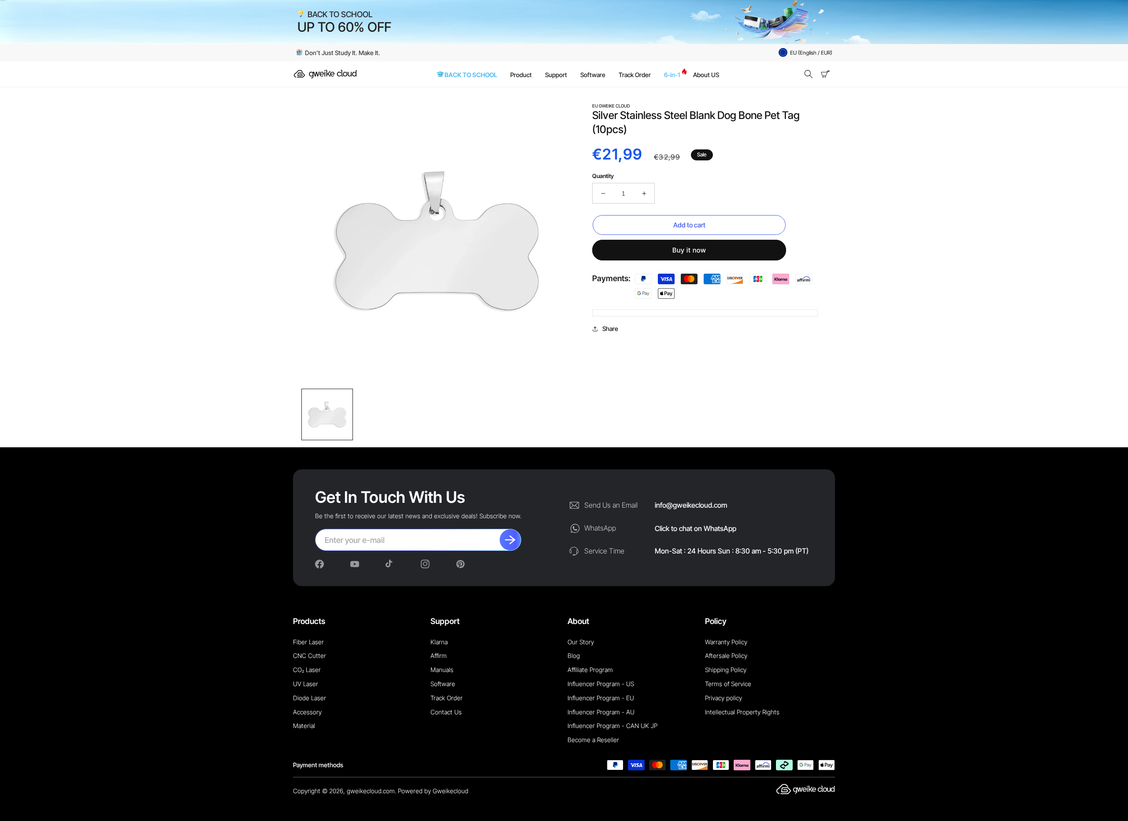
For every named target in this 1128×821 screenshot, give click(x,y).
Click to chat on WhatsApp (695, 528)
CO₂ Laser (307, 669)
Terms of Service (728, 683)
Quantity (603, 175)
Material (304, 725)
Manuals (441, 669)
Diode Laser (309, 698)
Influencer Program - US (601, 683)
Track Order (446, 698)
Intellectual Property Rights (742, 712)
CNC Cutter (309, 655)
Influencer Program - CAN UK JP (612, 725)
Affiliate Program (590, 669)
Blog (574, 655)
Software (442, 683)
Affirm (438, 655)
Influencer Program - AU (601, 712)
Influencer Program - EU (601, 698)
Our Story (581, 642)
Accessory (307, 712)
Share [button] (610, 328)
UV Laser (305, 683)
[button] (808, 74)
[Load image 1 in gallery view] (327, 414)
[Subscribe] (510, 539)
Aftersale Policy (726, 655)
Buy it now (689, 250)
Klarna (439, 642)
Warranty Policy (726, 642)
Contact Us (446, 712)
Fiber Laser (308, 642)
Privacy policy (723, 698)
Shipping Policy (725, 669)
